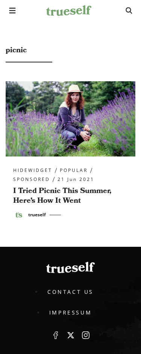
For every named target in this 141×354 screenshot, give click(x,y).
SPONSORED (31, 179)
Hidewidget (32, 170)
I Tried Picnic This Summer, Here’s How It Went (62, 195)
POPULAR (74, 170)
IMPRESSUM (70, 312)
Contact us (70, 291)
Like (55, 335)
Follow (70, 335)
